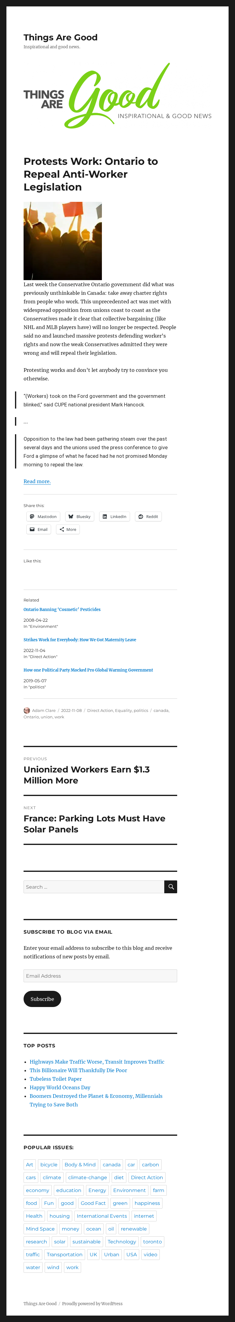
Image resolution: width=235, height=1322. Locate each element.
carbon (150, 1165)
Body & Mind (80, 1165)
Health (34, 1216)
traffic (33, 1254)
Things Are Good (61, 37)
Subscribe (42, 999)
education (68, 1190)
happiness (147, 1203)
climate (52, 1177)
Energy (97, 1190)
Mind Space (40, 1229)
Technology (122, 1242)
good (67, 1203)
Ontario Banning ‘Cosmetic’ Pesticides (62, 609)
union (47, 716)
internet (144, 1216)
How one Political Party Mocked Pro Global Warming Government (88, 670)
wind (53, 1267)
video (150, 1254)
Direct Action (100, 710)
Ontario (31, 716)
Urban (111, 1254)
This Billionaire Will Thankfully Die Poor (78, 1070)
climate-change (87, 1177)
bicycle (49, 1165)
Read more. (37, 481)
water (33, 1267)
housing (60, 1216)
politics (141, 710)
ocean (93, 1229)
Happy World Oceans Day (60, 1087)
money (70, 1229)
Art (29, 1165)
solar (59, 1242)
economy (37, 1190)
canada (161, 710)
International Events (102, 1216)
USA (131, 1254)
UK (93, 1254)
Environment (129, 1190)
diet (119, 1177)
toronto (152, 1242)
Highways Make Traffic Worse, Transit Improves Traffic (97, 1062)
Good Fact (93, 1203)
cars (31, 1177)
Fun (49, 1203)
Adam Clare (44, 710)
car (131, 1165)
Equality (123, 710)
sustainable (87, 1242)
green (120, 1203)
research (36, 1242)
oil (111, 1229)
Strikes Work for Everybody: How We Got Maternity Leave (80, 639)
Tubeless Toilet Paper (56, 1079)
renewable (134, 1229)
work (59, 716)
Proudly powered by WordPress (92, 1303)
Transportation (65, 1254)
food (31, 1203)
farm (158, 1190)
